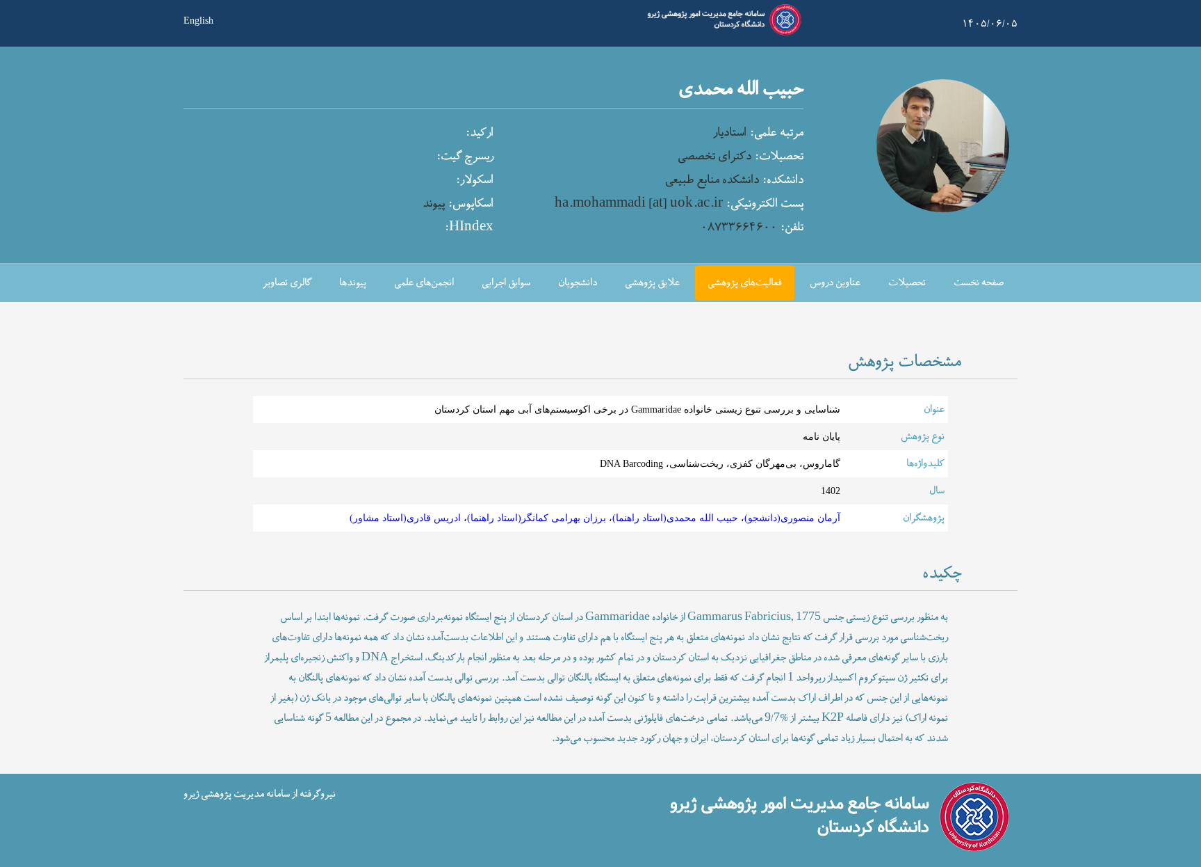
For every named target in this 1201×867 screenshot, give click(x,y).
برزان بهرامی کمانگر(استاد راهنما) (536, 517)
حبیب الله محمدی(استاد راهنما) (675, 517)
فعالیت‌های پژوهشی (745, 283)
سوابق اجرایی (506, 283)
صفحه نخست (979, 283)
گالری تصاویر (287, 283)
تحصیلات (907, 283)
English (198, 19)
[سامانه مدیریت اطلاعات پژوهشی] (721, 33)
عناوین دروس (835, 283)
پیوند (434, 204)
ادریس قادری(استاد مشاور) (405, 517)
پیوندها (352, 283)
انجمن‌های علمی (424, 283)
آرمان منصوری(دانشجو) (792, 517)
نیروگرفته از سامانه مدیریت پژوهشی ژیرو (259, 794)
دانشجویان (577, 283)
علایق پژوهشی (652, 283)
